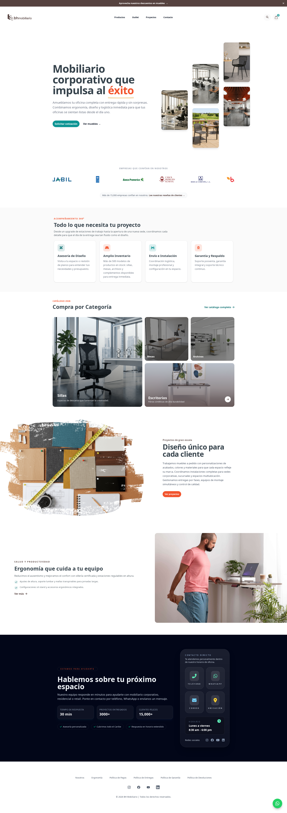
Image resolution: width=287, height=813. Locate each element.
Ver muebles (92, 123)
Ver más (19, 593)
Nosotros (79, 777)
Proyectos (151, 17)
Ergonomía (96, 777)
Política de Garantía (170, 777)
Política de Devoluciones (199, 777)
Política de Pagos (118, 777)
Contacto (168, 17)
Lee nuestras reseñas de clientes (167, 195)
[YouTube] (218, 740)
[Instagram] (207, 740)
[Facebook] (212, 740)
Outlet (135, 17)
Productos (119, 17)
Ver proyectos (172, 494)
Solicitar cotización (66, 123)
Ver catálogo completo (217, 307)
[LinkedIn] (223, 740)
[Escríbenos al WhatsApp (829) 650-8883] (277, 803)
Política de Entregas (144, 777)
